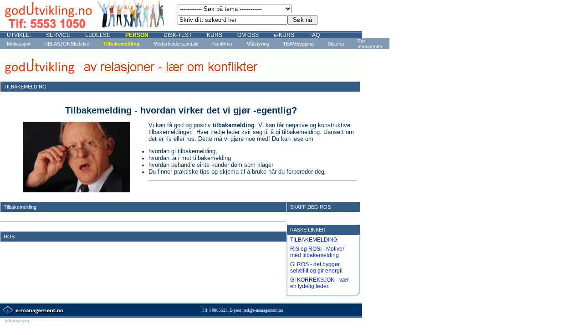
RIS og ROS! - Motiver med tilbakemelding (317, 252)
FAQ (314, 35)
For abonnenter (370, 43)
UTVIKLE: (19, 35)
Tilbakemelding (121, 43)
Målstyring (257, 43)
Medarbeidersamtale (176, 43)
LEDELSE (97, 35)
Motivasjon (19, 43)
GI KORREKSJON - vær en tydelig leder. (319, 283)
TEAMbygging (298, 43)
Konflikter (222, 43)
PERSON (136, 35)
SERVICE (58, 35)
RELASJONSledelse (66, 43)
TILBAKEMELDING (314, 240)
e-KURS (284, 35)
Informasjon (17, 320)
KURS (214, 35)
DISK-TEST (178, 35)
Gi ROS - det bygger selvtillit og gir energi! (316, 267)
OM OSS (248, 35)
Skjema (335, 43)
